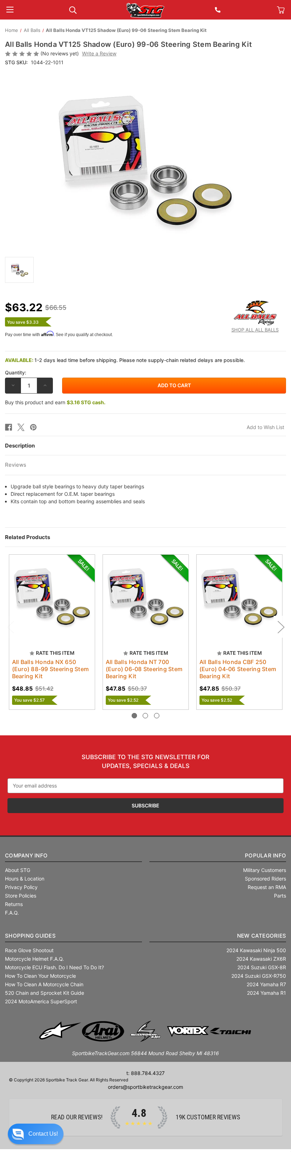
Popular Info (265, 855)
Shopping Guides (30, 935)
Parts (280, 896)
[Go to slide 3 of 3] (156, 715)
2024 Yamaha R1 (266, 993)
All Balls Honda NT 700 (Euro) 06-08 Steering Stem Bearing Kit (144, 669)
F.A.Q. (12, 913)
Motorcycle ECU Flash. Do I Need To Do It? (54, 967)
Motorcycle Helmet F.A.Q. (34, 959)
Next (281, 626)
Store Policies (20, 896)
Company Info (26, 855)
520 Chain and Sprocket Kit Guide (44, 993)
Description (20, 445)
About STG (17, 870)
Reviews (15, 464)
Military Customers (264, 870)
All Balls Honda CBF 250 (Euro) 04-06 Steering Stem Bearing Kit (237, 669)
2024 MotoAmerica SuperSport (41, 1001)
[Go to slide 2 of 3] (145, 715)
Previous (10, 626)
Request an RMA (267, 887)
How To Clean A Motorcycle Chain (44, 984)
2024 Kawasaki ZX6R (261, 959)
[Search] (73, 9)
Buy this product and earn (55, 402)
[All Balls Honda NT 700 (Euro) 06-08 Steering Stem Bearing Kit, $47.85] (146, 597)
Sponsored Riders (265, 879)
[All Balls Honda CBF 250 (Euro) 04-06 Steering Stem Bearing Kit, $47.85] (239, 597)
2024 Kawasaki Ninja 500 (256, 950)
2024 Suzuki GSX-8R (261, 967)
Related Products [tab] (27, 537)
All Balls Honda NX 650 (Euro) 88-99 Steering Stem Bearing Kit (50, 669)
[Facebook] (8, 427)
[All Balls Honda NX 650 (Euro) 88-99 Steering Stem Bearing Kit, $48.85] (52, 597)
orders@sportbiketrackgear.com (145, 1087)
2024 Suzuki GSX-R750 (258, 976)
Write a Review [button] (99, 53)
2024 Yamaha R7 (266, 984)
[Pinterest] (33, 427)
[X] (20, 427)
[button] (36, 1134)
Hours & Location (24, 879)
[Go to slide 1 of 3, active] (134, 715)
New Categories (261, 935)
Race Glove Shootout (29, 950)
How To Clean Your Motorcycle (40, 976)
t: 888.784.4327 (145, 1073)
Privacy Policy (21, 887)
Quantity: (15, 372)
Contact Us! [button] (43, 1134)
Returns (14, 904)
